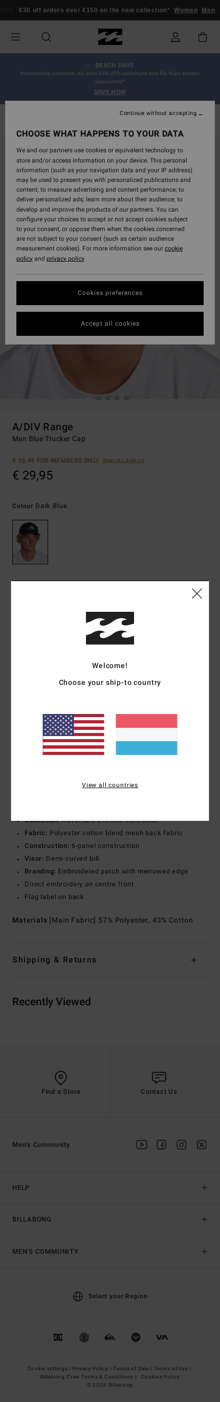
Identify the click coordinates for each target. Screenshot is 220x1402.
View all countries (110, 785)
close (197, 593)
